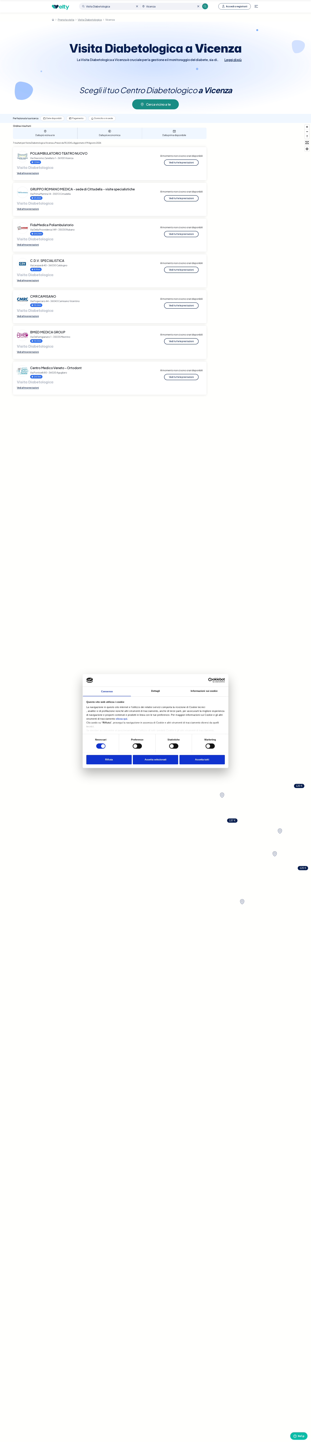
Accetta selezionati (155, 759)
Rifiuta (109, 759)
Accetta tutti (202, 759)
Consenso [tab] (107, 691)
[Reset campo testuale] (137, 6)
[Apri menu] (256, 6)
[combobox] (110, 6)
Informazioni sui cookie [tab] (204, 691)
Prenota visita (66, 19)
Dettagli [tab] (155, 691)
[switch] (137, 746)
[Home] (53, 20)
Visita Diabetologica (90, 19)
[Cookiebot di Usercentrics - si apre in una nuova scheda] (210, 680)
